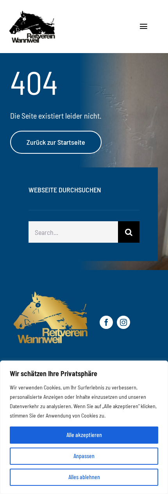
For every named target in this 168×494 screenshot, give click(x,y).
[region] (84, 427)
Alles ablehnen (84, 477)
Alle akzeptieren (84, 435)
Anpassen (84, 456)
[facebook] (106, 322)
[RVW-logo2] (59, 13)
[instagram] (123, 322)
